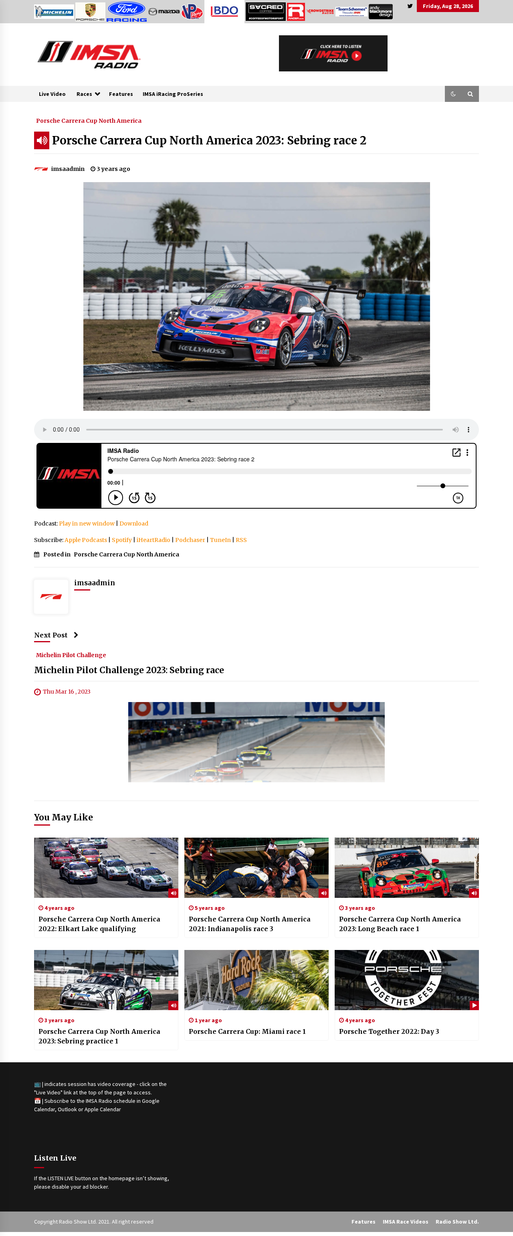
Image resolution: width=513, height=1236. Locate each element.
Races (84, 93)
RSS (241, 540)
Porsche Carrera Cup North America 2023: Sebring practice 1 (99, 1036)
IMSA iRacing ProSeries (173, 93)
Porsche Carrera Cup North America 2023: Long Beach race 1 (400, 924)
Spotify (122, 540)
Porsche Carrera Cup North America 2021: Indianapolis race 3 (250, 924)
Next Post (51, 635)
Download (133, 523)
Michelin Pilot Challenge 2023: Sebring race (129, 670)
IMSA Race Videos (405, 1221)
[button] (453, 94)
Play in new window (87, 523)
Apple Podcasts (86, 540)
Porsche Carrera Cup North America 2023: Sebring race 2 (209, 140)
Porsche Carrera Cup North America (88, 120)
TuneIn (220, 540)
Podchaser (190, 540)
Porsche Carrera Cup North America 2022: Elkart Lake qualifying (99, 924)
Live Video (52, 93)
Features (121, 93)
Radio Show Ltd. (457, 1221)
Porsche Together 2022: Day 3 (389, 1031)
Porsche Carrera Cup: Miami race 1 (247, 1031)
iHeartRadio (153, 540)
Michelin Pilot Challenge (71, 655)
